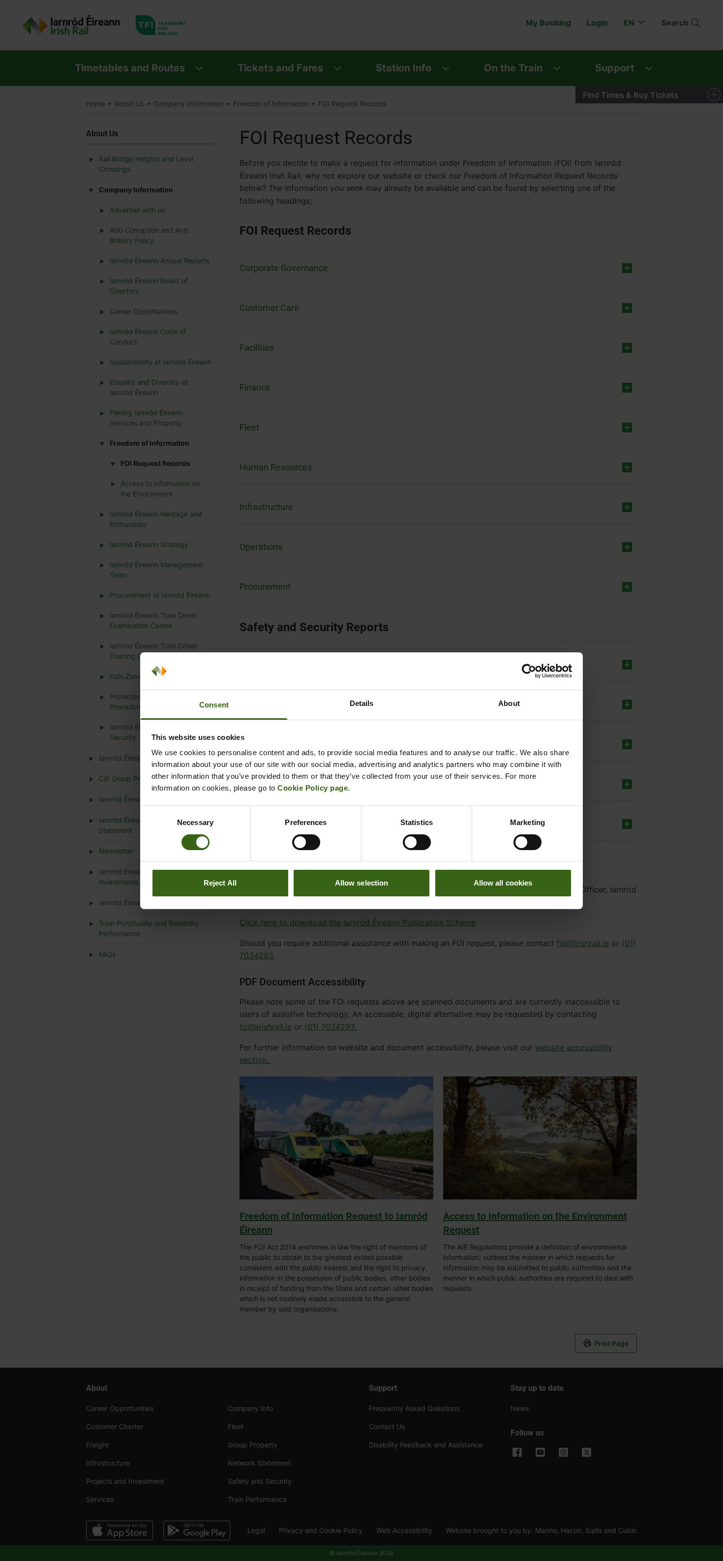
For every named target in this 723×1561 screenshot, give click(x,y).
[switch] (306, 842)
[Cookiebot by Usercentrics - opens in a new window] (529, 671)
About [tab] (509, 703)
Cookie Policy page (312, 788)
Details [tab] (362, 703)
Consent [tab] (214, 705)
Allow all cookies (503, 883)
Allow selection (362, 883)
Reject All (220, 883)
